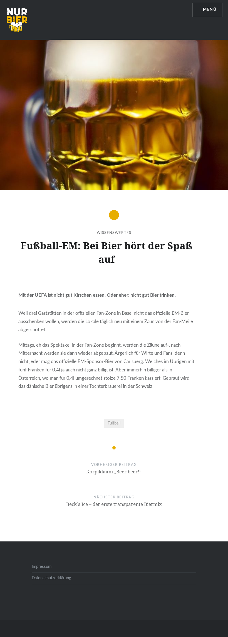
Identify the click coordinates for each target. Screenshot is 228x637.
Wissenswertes (114, 233)
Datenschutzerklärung (51, 578)
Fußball (114, 423)
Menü (209, 10)
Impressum (41, 566)
